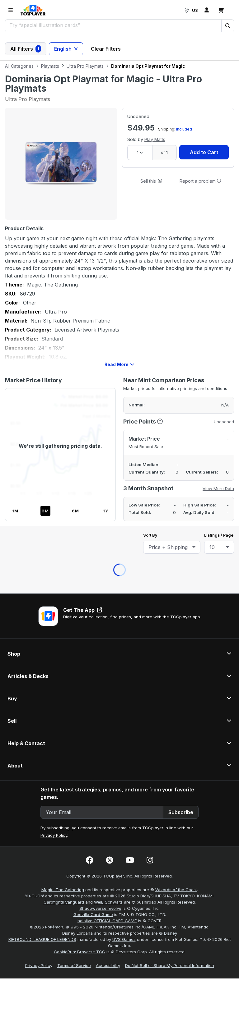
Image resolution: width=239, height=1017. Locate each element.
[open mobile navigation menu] (10, 10)
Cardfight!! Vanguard (64, 508)
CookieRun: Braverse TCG (79, 558)
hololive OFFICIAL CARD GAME (107, 527)
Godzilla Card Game (93, 520)
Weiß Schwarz (108, 508)
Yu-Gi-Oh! (34, 502)
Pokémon (54, 533)
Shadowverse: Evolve (100, 514)
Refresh (92, 183)
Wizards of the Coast (176, 495)
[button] (227, 26)
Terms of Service (74, 571)
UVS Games (124, 545)
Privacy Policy (53, 441)
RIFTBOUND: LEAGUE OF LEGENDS (42, 545)
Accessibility (108, 571)
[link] (33, 10)
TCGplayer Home (135, 183)
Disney (170, 539)
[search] (113, 25)
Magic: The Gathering (62, 495)
